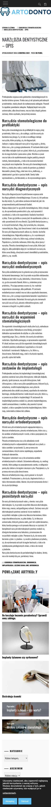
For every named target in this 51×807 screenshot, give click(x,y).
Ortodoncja (34, 565)
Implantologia (7, 565)
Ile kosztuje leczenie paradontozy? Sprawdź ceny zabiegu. (24, 616)
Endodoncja (31, 562)
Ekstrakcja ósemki (11, 696)
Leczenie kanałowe (21, 565)
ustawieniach (9, 793)
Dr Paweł (39, 53)
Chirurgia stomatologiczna (15, 562)
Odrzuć (24, 801)
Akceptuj (10, 801)
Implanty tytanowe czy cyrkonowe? (20, 657)
